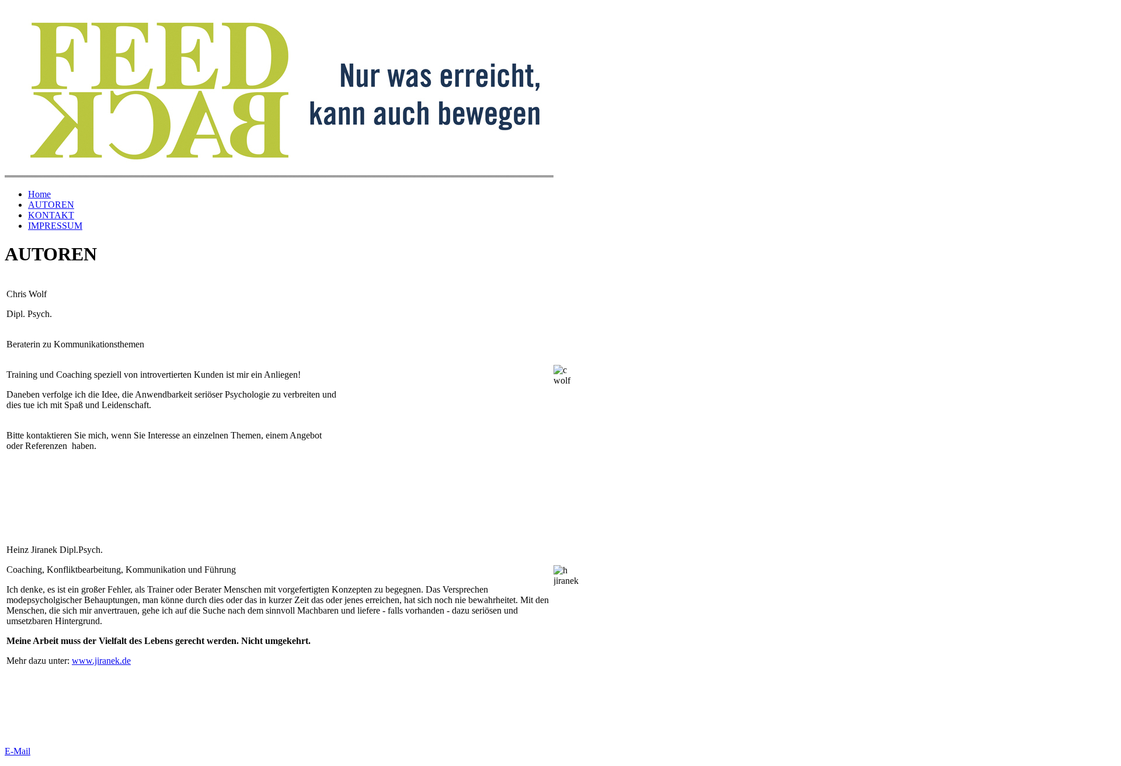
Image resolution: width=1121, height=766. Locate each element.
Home (39, 194)
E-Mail (17, 751)
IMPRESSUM (55, 226)
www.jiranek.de (101, 661)
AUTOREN (51, 205)
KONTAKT (51, 215)
